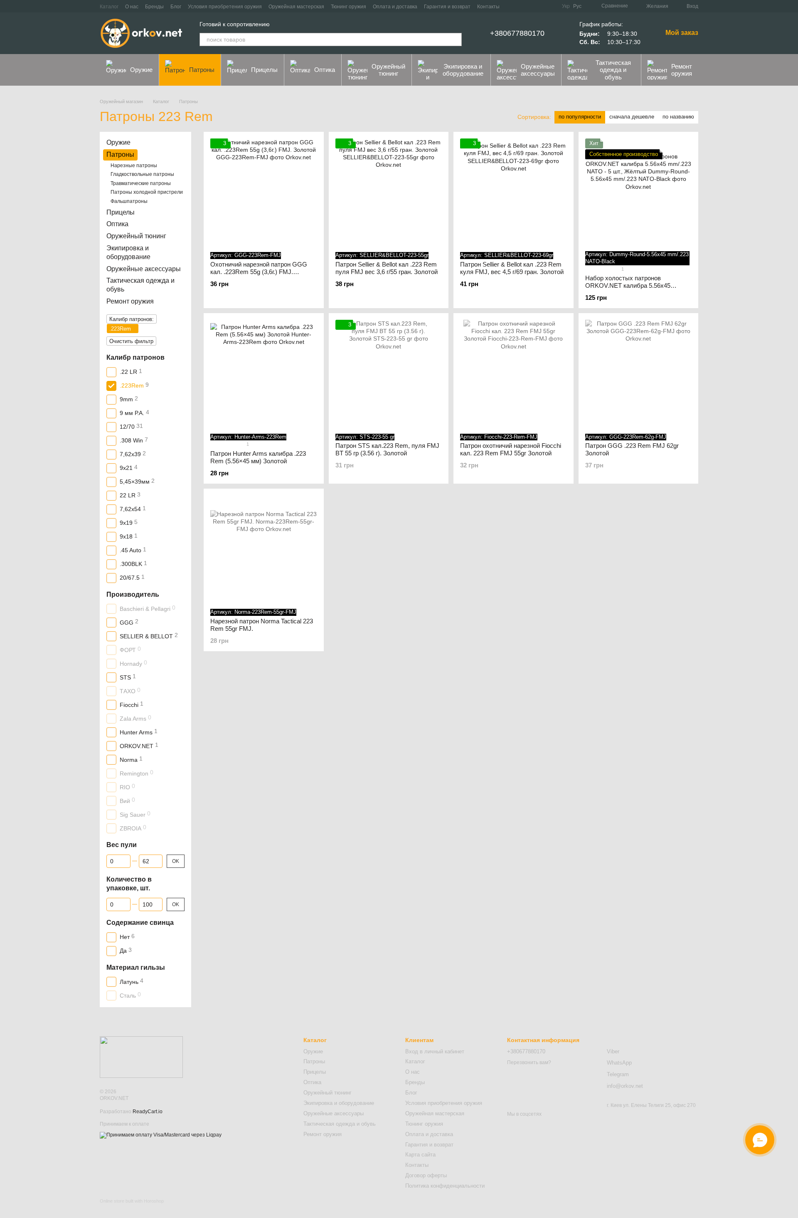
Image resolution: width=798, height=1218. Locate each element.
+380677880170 (517, 33)
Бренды (154, 7)
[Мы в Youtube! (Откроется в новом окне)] (540, 6)
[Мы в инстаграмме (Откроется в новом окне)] (550, 6)
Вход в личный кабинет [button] (434, 1051)
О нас (131, 7)
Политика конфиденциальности (445, 1186)
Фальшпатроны (129, 201)
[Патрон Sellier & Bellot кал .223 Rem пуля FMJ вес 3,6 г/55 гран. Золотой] (388, 191)
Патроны (201, 69)
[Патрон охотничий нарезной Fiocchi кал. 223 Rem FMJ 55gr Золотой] (513, 373)
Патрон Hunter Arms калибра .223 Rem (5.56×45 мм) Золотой (258, 457)
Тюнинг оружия (348, 7)
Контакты (488, 7)
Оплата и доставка (395, 7)
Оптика (324, 69)
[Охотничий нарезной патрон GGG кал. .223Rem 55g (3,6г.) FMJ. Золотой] (263, 191)
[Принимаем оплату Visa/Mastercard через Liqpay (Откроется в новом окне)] (161, 1135)
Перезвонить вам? (529, 1062)
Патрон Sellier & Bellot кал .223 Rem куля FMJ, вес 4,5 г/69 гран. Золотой (512, 268)
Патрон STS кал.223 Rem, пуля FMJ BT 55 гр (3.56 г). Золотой (387, 449)
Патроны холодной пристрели (147, 192)
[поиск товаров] (455, 39)
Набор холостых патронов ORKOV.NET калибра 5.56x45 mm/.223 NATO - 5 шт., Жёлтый (629, 285)
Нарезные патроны (134, 165)
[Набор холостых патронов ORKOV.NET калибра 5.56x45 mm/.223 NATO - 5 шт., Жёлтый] (638, 191)
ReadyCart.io (148, 1111)
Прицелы (264, 69)
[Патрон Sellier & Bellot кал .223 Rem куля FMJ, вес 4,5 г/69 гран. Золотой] (513, 191)
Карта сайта (420, 1154)
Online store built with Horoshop (132, 1200)
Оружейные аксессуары (538, 70)
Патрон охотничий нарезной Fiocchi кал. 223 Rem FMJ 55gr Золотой (510, 449)
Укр (566, 6)
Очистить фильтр (131, 341)
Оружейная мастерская (296, 7)
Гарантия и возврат (447, 7)
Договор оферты (426, 1175)
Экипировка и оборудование (463, 70)
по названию (678, 117)
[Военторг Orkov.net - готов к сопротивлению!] (141, 1057)
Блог (175, 7)
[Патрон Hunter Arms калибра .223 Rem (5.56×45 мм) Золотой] (263, 373)
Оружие (141, 69)
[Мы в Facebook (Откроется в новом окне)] (530, 6)
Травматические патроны (141, 183)
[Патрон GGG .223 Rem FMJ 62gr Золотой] (638, 373)
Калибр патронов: (131, 319)
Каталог (109, 7)
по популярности (580, 117)
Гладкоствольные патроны (142, 174)
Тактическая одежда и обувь (613, 70)
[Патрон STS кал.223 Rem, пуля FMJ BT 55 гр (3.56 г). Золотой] (388, 373)
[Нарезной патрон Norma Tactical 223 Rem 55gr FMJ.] (263, 548)
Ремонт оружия (681, 70)
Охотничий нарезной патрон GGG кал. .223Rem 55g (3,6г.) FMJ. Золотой (258, 272)
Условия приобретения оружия (225, 7)
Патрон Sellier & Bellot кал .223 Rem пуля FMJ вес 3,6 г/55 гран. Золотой (386, 268)
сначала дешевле (631, 117)
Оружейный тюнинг (388, 70)
